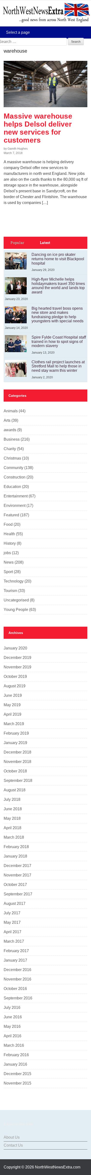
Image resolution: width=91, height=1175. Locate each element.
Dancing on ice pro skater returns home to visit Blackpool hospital (58, 258)
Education (12, 487)
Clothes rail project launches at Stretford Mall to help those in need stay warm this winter (58, 366)
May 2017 (12, 922)
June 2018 (13, 809)
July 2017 (12, 913)
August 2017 (14, 903)
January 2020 (15, 648)
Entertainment (16, 496)
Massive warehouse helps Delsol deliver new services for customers (38, 128)
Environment (14, 505)
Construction (14, 477)
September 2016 (18, 998)
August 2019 (14, 686)
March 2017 (14, 941)
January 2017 (15, 960)
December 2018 (17, 752)
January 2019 (15, 743)
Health (9, 534)
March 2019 (14, 724)
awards (10, 430)
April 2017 (12, 932)
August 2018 (14, 790)
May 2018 (12, 818)
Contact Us (13, 1145)
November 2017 (17, 875)
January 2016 (15, 1064)
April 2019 (12, 714)
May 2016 (12, 1026)
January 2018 (15, 856)
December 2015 (17, 1074)
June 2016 (13, 1017)
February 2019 (16, 733)
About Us (12, 1137)
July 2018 (12, 799)
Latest (45, 242)
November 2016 (17, 979)
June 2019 (13, 695)
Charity (10, 449)
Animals (11, 411)
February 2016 (16, 1055)
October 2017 (15, 885)
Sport (8, 572)
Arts (7, 420)
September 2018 (18, 780)
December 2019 (17, 658)
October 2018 (15, 771)
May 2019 (12, 705)
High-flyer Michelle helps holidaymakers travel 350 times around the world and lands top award (58, 285)
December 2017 (17, 866)
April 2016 (12, 1036)
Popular (17, 242)
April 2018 (12, 828)
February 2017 (16, 951)
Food (8, 524)
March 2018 (14, 837)
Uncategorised (16, 600)
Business (12, 439)
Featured (11, 515)
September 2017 (18, 894)
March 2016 (14, 1045)
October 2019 (15, 676)
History (10, 543)
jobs (7, 553)
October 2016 (15, 989)
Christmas (12, 458)
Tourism (10, 591)
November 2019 (17, 667)
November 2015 (17, 1083)
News (9, 562)
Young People (16, 610)
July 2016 (12, 1007)
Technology (14, 581)
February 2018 (16, 847)
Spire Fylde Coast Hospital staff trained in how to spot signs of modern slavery (59, 341)
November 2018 (17, 762)
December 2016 (17, 970)
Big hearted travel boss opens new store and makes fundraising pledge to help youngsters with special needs (57, 314)
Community (13, 468)
